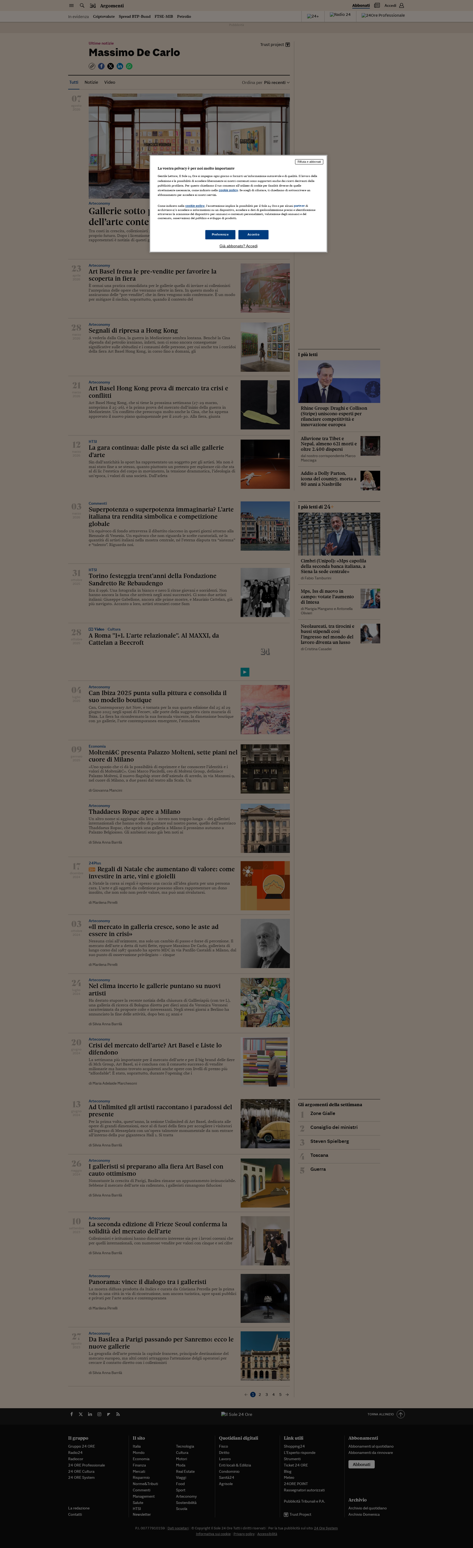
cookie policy (228, 190)
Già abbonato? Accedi (239, 246)
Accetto (253, 234)
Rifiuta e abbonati (309, 161)
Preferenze (220, 234)
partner (299, 205)
